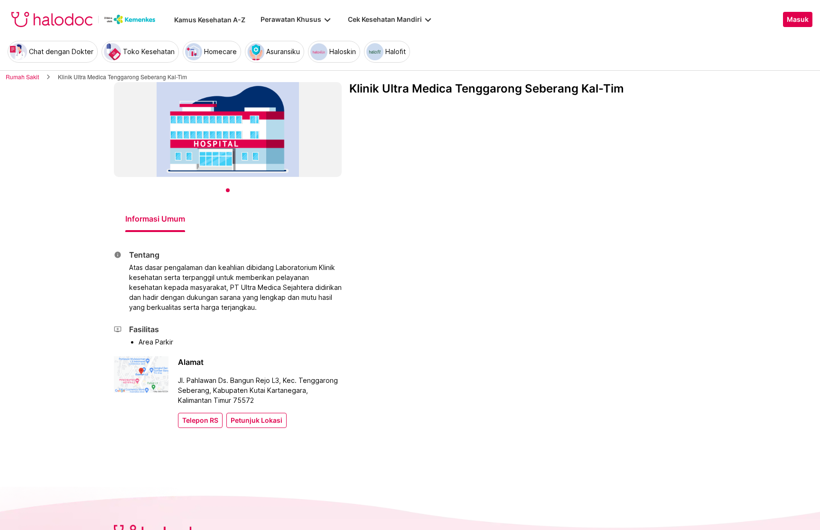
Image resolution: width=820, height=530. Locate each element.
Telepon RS (200, 420)
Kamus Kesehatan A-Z (209, 20)
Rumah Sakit (22, 77)
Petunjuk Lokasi (256, 420)
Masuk (798, 19)
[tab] (155, 218)
